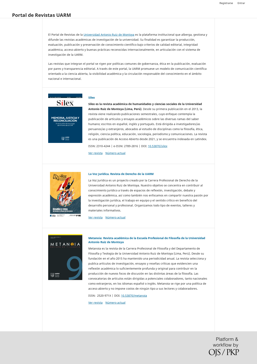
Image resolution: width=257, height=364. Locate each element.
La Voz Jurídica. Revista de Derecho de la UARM (121, 174)
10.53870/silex (157, 146)
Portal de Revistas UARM (41, 15)
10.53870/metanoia (134, 295)
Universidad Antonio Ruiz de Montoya (109, 34)
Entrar (241, 3)
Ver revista (95, 153)
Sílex (91, 97)
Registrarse (226, 3)
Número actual (115, 153)
